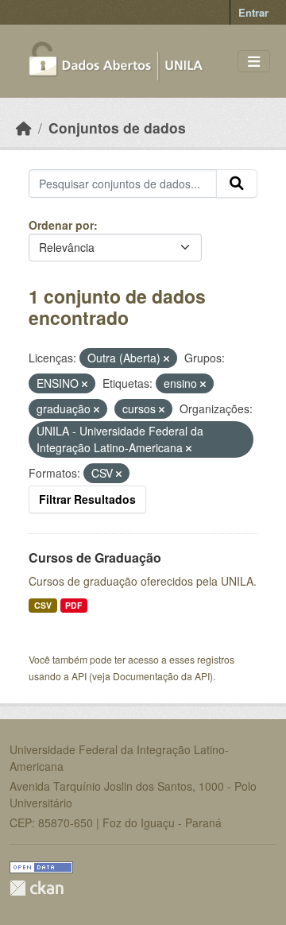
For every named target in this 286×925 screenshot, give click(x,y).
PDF (73, 605)
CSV (43, 605)
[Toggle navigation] (254, 61)
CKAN (37, 888)
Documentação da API (161, 676)
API (79, 676)
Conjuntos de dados (117, 127)
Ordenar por (61, 225)
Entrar (253, 12)
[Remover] (166, 358)
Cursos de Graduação (95, 557)
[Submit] (236, 183)
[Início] (24, 127)
